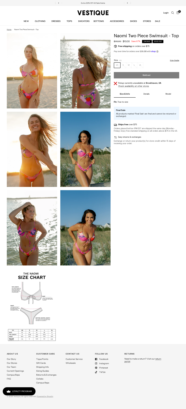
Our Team (11, 367)
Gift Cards (41, 363)
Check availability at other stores (133, 86)
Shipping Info (42, 367)
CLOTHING (40, 21)
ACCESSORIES (117, 21)
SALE (157, 21)
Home (9, 29)
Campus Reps (13, 375)
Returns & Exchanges (46, 375)
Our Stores (12, 363)
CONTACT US (72, 354)
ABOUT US (12, 354)
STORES (147, 21)
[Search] (172, 12)
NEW (26, 21)
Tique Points (42, 359)
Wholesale (71, 363)
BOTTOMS (99, 21)
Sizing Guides (42, 371)
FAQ (9, 378)
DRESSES (55, 21)
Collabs (39, 378)
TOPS (69, 21)
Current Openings (15, 371)
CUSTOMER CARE (45, 354)
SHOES (133, 21)
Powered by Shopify (45, 396)
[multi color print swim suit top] (51, 38)
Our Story (11, 359)
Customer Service (74, 359)
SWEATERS (83, 21)
